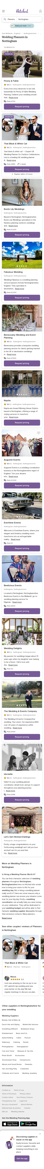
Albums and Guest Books (12, 1064)
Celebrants (24, 1069)
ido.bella (8, 774)
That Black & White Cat (15, 143)
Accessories (20, 1055)
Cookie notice (7, 1097)
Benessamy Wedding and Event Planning (20, 336)
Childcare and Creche (10, 1073)
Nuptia (7, 400)
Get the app (22, 1158)
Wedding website (17, 1112)
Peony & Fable (11, 81)
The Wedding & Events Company (20, 711)
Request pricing (22, 106)
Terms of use (19, 1090)
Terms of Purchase (9, 1094)
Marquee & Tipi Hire (25, 1051)
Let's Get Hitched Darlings (17, 836)
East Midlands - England (11, 33)
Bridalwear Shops (27, 1029)
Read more (7, 918)
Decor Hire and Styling (10, 1024)
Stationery (6, 1042)
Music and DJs (21, 1033)
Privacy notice (25, 1094)
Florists (25, 1042)
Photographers (7, 1047)
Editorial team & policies (11, 1108)
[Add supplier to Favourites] (38, 54)
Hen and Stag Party (9, 1069)
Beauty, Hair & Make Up (11, 1020)
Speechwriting (7, 1038)
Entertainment (7, 1033)
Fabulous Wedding (13, 272)
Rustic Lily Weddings (14, 209)
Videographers (22, 1047)
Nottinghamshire (30, 33)
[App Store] (10, 1126)
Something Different (10, 1029)
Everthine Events (12, 522)
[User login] (40, 11)
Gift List (5, 1112)
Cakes (18, 1038)
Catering (16, 1042)
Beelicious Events (13, 585)
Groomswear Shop (9, 1060)
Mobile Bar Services (30, 1024)
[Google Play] (28, 1126)
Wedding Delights (13, 648)
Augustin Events (12, 459)
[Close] (40, 1133)
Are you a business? (10, 1104)
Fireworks (28, 1064)
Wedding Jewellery (29, 1073)
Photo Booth (7, 1055)
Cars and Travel (8, 1051)
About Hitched (26, 1104)
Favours (28, 1038)
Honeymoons (25, 1060)
